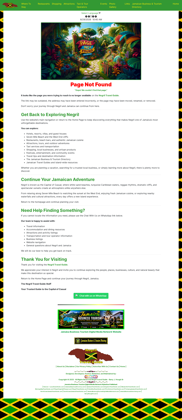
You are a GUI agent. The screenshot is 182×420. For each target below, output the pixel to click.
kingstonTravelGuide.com (112, 386)
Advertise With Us (100, 367)
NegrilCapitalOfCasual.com (63, 389)
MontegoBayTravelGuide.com (44, 389)
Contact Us (114, 367)
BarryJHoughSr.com (91, 393)
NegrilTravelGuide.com (80, 389)
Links (127, 3)
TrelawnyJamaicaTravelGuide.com (135, 389)
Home (176, 3)
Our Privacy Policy (83, 367)
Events (103, 3)
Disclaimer (70, 367)
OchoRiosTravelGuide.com (96, 389)
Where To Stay (26, 5)
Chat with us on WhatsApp (93, 296)
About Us (61, 367)
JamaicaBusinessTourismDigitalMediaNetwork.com (103, 391)
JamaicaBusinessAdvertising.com (130, 391)
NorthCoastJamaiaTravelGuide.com (51, 391)
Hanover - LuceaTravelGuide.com (53, 386)
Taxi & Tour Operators (82, 5)
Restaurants (44, 3)
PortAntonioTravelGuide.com (115, 389)
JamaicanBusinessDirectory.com (75, 386)
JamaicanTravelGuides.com (94, 386)
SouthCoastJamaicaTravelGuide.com (75, 391)
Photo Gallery (112, 5)
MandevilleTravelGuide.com (130, 386)
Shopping (56, 3)
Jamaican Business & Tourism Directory (147, 5)
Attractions (69, 3)
